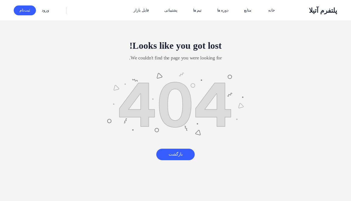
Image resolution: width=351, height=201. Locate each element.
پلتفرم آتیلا (323, 10)
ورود (45, 10)
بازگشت (176, 154)
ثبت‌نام (24, 10)
